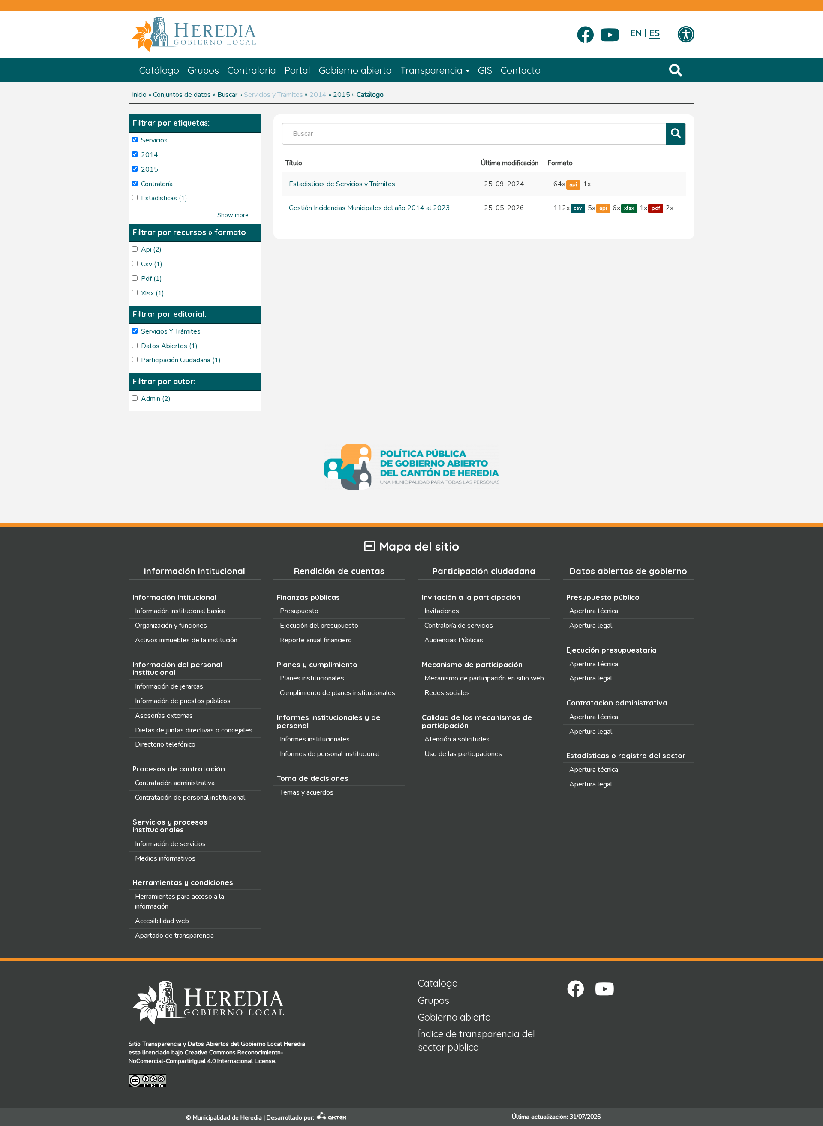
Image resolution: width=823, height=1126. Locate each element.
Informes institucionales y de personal (329, 721)
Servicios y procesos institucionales (169, 825)
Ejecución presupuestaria (611, 649)
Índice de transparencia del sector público (476, 1040)
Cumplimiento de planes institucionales (337, 693)
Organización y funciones (171, 625)
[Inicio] (207, 34)
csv (578, 208)
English (635, 33)
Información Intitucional (174, 597)
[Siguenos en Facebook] (585, 32)
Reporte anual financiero (316, 640)
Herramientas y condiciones (182, 882)
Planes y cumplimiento (317, 664)
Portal (297, 70)
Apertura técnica (593, 611)
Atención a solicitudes (457, 739)
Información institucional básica (180, 611)
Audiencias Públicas (453, 640)
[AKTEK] (332, 1118)
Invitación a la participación (471, 597)
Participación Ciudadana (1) (181, 360)
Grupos (203, 70)
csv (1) (151, 264)
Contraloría (252, 70)
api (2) (151, 249)
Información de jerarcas (169, 686)
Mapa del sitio (419, 546)
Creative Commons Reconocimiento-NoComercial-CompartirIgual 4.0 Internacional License (206, 1056)
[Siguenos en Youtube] (609, 32)
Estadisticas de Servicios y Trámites (342, 184)
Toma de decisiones (312, 778)
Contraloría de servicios (458, 625)
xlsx (629, 208)
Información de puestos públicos (183, 701)
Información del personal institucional (177, 668)
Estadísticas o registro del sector (625, 755)
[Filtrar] (676, 134)
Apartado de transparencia (174, 935)
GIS (485, 70)
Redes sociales (447, 693)
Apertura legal (590, 625)
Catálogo (159, 70)
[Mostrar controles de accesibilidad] (685, 35)
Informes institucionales (315, 739)
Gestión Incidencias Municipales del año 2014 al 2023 (369, 208)
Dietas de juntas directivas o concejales (193, 730)
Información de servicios (170, 844)
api (573, 184)
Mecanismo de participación (472, 664)
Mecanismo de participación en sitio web (484, 678)
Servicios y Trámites (273, 94)
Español (654, 33)
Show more (233, 215)
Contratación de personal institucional (190, 797)
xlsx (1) (152, 293)
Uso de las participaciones (463, 754)
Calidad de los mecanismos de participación (477, 721)
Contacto (521, 70)
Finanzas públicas (308, 597)
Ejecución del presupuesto (319, 625)
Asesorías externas (164, 715)
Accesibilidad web (162, 921)
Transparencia (432, 70)
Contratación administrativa (175, 783)
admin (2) (156, 398)
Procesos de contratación (178, 768)
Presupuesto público (603, 597)
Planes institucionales (312, 678)
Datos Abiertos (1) (169, 346)
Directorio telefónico (165, 744)
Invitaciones (441, 611)
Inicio (139, 94)
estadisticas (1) (164, 198)
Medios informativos (165, 858)
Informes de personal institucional (329, 754)
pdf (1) (151, 278)
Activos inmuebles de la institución (186, 640)
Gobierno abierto (355, 70)
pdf (656, 208)
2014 (318, 94)
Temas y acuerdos (306, 792)
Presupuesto (299, 611)
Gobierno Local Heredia (273, 1044)
